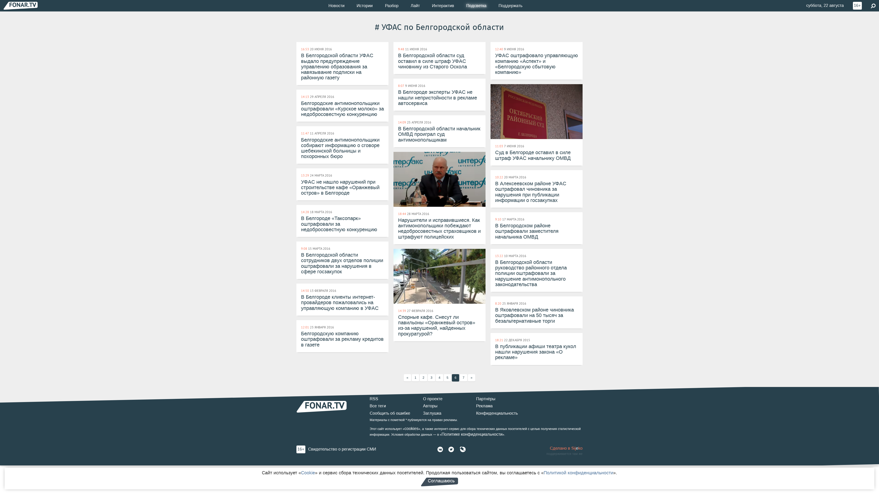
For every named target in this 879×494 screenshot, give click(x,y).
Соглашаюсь (441, 481)
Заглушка (432, 413)
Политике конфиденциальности (472, 434)
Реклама (484, 406)
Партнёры (485, 399)
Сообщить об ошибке (390, 413)
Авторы (430, 406)
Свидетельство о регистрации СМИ (342, 449)
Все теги (378, 406)
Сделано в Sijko (566, 448)
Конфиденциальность (497, 413)
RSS (374, 399)
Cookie (308, 473)
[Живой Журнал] (462, 449)
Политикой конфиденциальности (578, 473)
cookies (411, 428)
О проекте (432, 399)
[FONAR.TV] (20, 5)
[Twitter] (451, 449)
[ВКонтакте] (440, 449)
